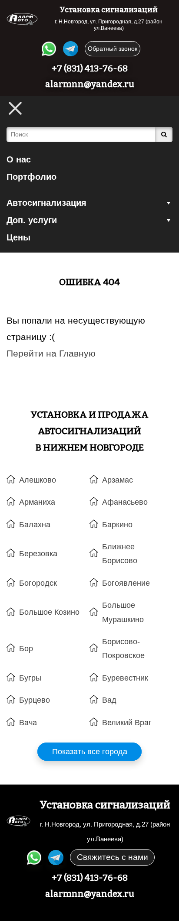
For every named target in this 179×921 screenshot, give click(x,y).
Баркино (117, 524)
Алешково (37, 480)
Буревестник (125, 678)
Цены (18, 237)
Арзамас (117, 480)
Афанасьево (125, 502)
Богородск (38, 583)
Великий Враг (127, 722)
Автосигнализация (46, 203)
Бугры (30, 678)
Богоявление (126, 583)
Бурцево (34, 700)
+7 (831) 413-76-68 (90, 68)
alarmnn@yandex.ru (89, 84)
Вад (109, 700)
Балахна (34, 524)
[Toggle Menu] (15, 108)
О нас (19, 159)
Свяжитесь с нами (112, 857)
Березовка (38, 553)
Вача (28, 722)
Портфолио (31, 177)
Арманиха (37, 502)
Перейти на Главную (51, 353)
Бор (26, 648)
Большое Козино (49, 612)
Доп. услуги (32, 220)
